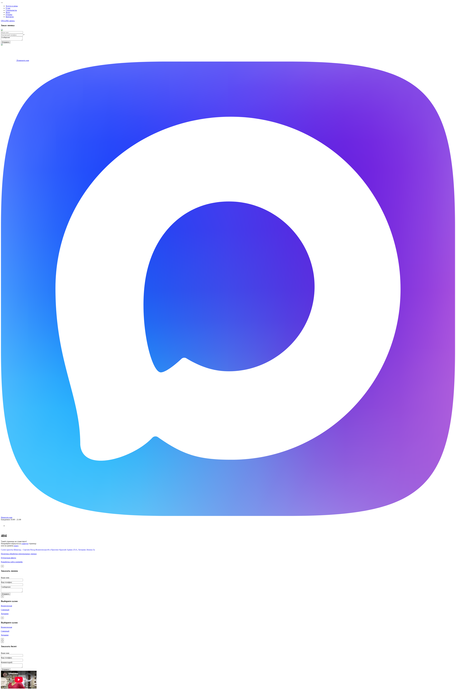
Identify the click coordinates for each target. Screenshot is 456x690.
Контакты (10, 17)
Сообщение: (6, 587)
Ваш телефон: (6, 582)
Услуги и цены (12, 6)
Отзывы (9, 15)
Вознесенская (6, 606)
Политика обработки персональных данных (19, 554)
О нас (8, 8)
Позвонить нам (22, 60)
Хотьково (5, 614)
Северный (5, 610)
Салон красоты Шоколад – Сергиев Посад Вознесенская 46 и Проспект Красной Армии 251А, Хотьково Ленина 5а (48, 550)
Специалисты (11, 10)
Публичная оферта (8, 558)
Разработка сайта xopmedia (12, 562)
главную (24, 544)
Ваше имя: (5, 578)
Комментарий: (7, 662)
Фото (8, 12)
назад (16, 546)
